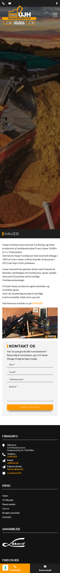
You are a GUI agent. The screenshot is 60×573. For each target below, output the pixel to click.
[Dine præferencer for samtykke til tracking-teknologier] (5, 568)
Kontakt (6, 517)
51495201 (37, 303)
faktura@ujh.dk (15, 469)
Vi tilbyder (8, 500)
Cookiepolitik (14, 473)
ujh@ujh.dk (12, 463)
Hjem (5, 495)
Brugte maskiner (11, 513)
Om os (5, 508)
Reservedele (8, 504)
